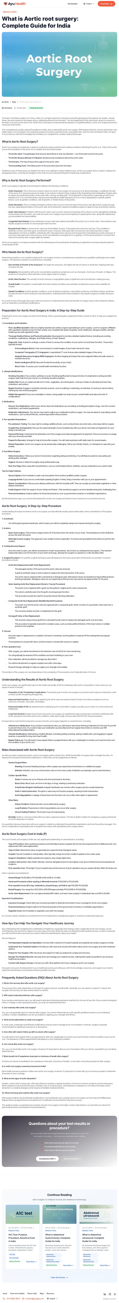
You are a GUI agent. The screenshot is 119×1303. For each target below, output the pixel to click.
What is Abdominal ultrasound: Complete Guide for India (93, 1237)
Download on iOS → (47, 1159)
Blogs (42, 1293)
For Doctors (72, 4)
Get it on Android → (72, 1159)
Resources (50, 1293)
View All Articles (58, 1277)
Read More (30, 1262)
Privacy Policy (32, 1293)
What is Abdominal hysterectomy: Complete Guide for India (57, 1237)
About (5, 1293)
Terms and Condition (17, 1293)
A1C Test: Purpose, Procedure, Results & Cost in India (21, 1237)
